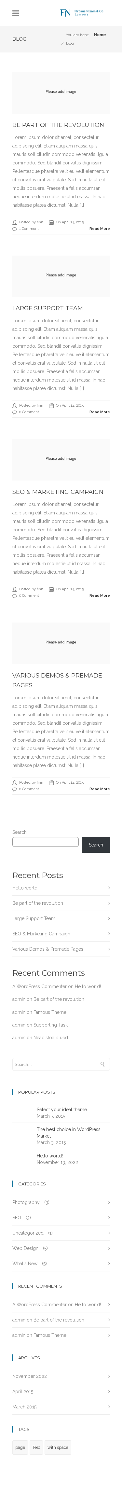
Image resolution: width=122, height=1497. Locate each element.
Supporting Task (51, 1025)
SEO (16, 1217)
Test (36, 1447)
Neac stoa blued (51, 1037)
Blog (70, 43)
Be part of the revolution (58, 125)
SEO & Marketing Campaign (57, 492)
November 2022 (29, 1376)
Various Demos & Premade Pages (47, 949)
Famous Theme (50, 1012)
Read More (99, 229)
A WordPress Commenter (39, 986)
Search (19, 832)
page (20, 1447)
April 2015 (22, 1391)
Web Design (25, 1248)
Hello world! (25, 887)
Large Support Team (47, 308)
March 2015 (24, 1406)
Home (100, 35)
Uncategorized (28, 1233)
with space (57, 1447)
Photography (26, 1202)
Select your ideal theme (62, 1109)
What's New (24, 1263)
